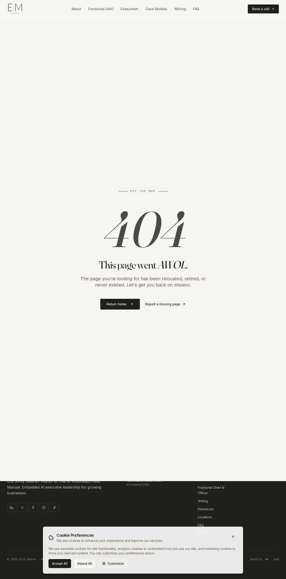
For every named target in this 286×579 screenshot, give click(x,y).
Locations (205, 517)
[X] (22, 507)
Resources (206, 509)
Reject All (85, 563)
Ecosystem (129, 9)
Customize (115, 563)
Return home (116, 304)
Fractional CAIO (101, 9)
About (76, 9)
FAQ (196, 9)
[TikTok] (54, 507)
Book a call (260, 9)
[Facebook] (33, 507)
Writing (180, 9)
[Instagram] (43, 507)
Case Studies (156, 9)
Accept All (59, 563)
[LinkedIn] (11, 507)
